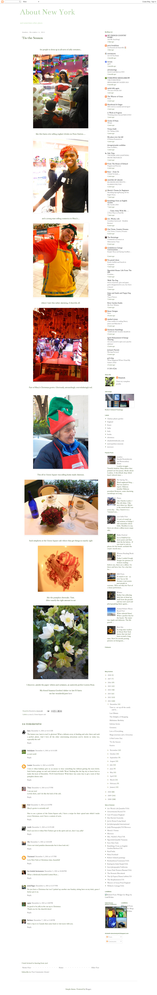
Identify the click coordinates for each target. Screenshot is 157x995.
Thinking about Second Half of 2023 (119, 115)
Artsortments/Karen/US (116, 811)
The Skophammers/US (115, 879)
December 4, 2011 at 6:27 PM (42, 787)
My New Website (113, 305)
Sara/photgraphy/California (117, 867)
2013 (109, 694)
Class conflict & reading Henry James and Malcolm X (117, 322)
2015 (110, 686)
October (113, 754)
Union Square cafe (40, 714)
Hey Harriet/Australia (115, 818)
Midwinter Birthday (117, 720)
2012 (110, 697)
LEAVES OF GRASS (115, 180)
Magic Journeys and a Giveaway (121, 735)
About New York (47, 11)
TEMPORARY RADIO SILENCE (118, 332)
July (111, 765)
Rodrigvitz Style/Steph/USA (117, 864)
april (108, 64)
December (114, 704)
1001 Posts (120, 574)
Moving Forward (113, 352)
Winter (119, 592)
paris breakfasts (113, 45)
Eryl (28, 805)
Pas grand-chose (113, 260)
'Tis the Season (115, 742)
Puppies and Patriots (114, 166)
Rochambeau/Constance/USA (118, 861)
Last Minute (114, 713)
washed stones (112, 319)
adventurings (112, 70)
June (112, 769)
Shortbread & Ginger (115, 104)
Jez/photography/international (118, 824)
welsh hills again (113, 88)
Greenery (113, 727)
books (109, 434)
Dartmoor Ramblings (115, 330)
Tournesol (31, 856)
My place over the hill (115, 137)
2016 (110, 682)
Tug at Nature (112, 297)
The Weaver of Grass (115, 96)
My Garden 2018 (112, 205)
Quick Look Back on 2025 (115, 72)
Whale (109, 123)
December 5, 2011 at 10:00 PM (55, 871)
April (112, 776)
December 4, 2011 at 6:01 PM (43, 765)
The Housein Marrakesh (116, 873)
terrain (109, 62)
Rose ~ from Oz (113, 172)
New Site (120, 627)
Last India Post (122, 516)
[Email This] (52, 711)
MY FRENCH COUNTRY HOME (116, 36)
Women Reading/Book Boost (125, 554)
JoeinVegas (31, 886)
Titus (29, 787)
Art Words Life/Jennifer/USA (118, 808)
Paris (109, 313)
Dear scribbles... (112, 147)
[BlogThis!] (54, 711)
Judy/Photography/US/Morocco (119, 827)
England (110, 422)
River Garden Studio (114, 303)
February (113, 783)
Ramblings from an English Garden (117, 202)
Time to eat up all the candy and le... (120, 708)
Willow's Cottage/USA (115, 886)
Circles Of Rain (112, 121)
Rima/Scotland (112, 854)
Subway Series (115, 724)
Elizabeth (121, 378)
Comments (112, 941)
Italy (108, 431)
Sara (28, 731)
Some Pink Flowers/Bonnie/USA (119, 870)
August (113, 761)
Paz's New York (112, 843)
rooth (29, 827)
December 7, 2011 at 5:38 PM (44, 920)
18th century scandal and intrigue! (118, 107)
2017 (110, 679)
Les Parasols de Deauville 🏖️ (116, 48)
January (113, 787)
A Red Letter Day (116, 738)
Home (61, 967)
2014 (110, 690)
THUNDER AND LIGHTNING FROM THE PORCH (118, 156)
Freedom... (110, 274)
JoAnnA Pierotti (113, 350)
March (112, 780)
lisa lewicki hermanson (35, 871)
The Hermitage (112, 237)
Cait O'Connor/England (115, 815)
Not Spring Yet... (123, 480)
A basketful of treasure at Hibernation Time (115, 240)
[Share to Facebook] (59, 711)
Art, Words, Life (113, 219)
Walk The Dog (112, 280)
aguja (29, 903)
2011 (109, 701)
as (28, 714)
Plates (119, 498)
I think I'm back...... (113, 174)
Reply (29, 743)
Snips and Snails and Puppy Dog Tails (119, 294)
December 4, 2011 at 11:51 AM (46, 750)
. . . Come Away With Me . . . (118, 211)
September (114, 757)
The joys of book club (114, 90)
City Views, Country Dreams (117, 229)
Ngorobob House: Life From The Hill (119, 271)
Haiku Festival (122, 535)
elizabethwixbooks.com (115, 441)
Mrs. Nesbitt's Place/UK (116, 837)
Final (109, 99)
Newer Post (26, 967)
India (109, 428)
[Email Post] (48, 711)
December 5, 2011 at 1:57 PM (45, 856)
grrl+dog (110, 358)
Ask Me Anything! (113, 39)
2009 (110, 795)
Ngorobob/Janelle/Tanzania (117, 840)
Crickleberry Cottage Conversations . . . (115, 249)
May (112, 772)
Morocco (110, 833)
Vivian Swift (111, 129)
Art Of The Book (113, 56)
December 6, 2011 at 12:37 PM (47, 886)
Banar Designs (112, 311)
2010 (110, 792)
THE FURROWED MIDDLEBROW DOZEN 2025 (118, 81)
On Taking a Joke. (113, 131)
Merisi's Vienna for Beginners (118, 190)
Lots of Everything (116, 731)
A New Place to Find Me (115, 213)
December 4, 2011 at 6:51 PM (41, 805)
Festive (112, 745)
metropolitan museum (115, 444)
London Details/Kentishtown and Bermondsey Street (124, 460)
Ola (28, 842)
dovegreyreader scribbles (116, 145)
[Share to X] (56, 711)
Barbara (30, 920)
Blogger (88, 989)
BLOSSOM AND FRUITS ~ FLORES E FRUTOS (116, 183)
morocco (110, 447)
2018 (110, 675)
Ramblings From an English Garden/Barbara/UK (117, 847)
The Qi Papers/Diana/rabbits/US (119, 876)
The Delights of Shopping (119, 717)
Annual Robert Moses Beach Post (125, 610)
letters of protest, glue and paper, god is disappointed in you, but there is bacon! (119, 284)
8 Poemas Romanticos (114, 139)
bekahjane (31, 750)
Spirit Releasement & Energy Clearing (117, 339)
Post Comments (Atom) (40, 972)
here (70, 693)
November (114, 750)
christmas (110, 437)
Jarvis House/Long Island (116, 821)
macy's (31, 714)
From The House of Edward (117, 164)
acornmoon (111, 53)
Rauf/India (111, 851)
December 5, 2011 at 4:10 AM (41, 842)
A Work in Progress (114, 113)
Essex (109, 425)
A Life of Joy (112, 368)
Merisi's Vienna (113, 830)
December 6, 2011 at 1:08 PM (42, 903)
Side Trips (111, 153)
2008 (110, 799)
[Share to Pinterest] (61, 711)
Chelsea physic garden (115, 419)
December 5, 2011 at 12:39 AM (43, 827)
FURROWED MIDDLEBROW (118, 78)
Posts (110, 937)
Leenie (29, 765)
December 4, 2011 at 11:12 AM (42, 731)
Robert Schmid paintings (116, 857)
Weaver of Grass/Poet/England (118, 883)
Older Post (95, 967)
